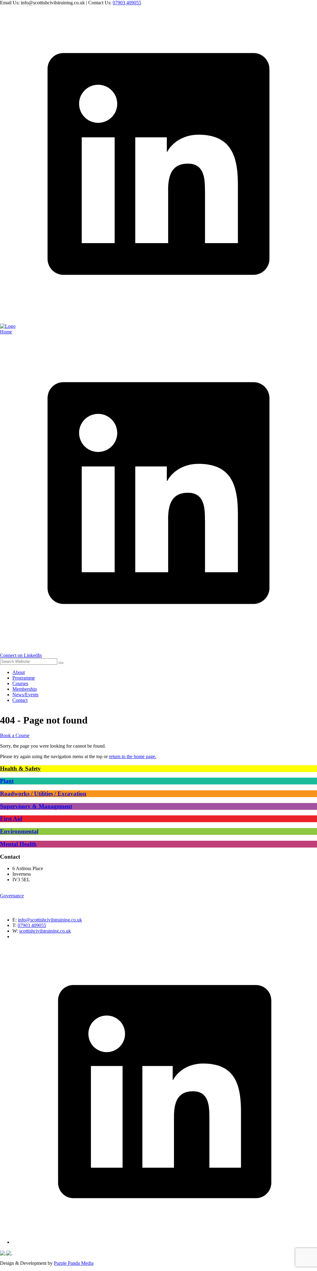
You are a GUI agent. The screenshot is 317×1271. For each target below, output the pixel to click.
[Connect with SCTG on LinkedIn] (158, 320)
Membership (24, 689)
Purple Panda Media (73, 1263)
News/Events (25, 694)
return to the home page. (132, 756)
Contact (20, 700)
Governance (12, 895)
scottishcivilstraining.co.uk (45, 931)
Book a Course (14, 735)
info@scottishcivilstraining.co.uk (50, 919)
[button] (61, 663)
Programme (23, 678)
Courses (20, 683)
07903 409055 (127, 2)
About (18, 672)
